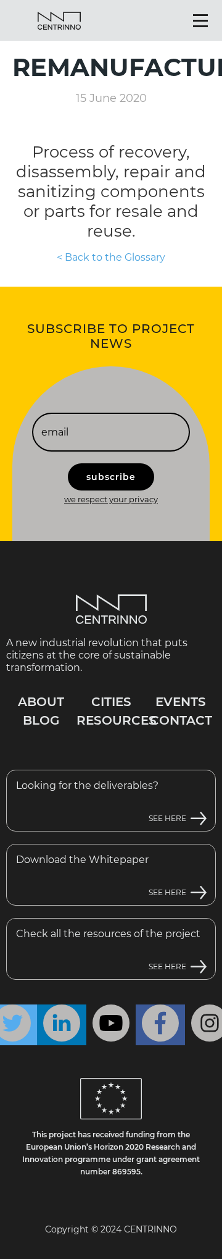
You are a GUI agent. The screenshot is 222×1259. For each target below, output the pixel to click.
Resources (116, 720)
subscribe (111, 476)
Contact (181, 720)
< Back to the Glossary (111, 257)
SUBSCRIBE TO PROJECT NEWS (111, 336)
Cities (111, 701)
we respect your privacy (111, 499)
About (41, 701)
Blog (41, 720)
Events (180, 701)
